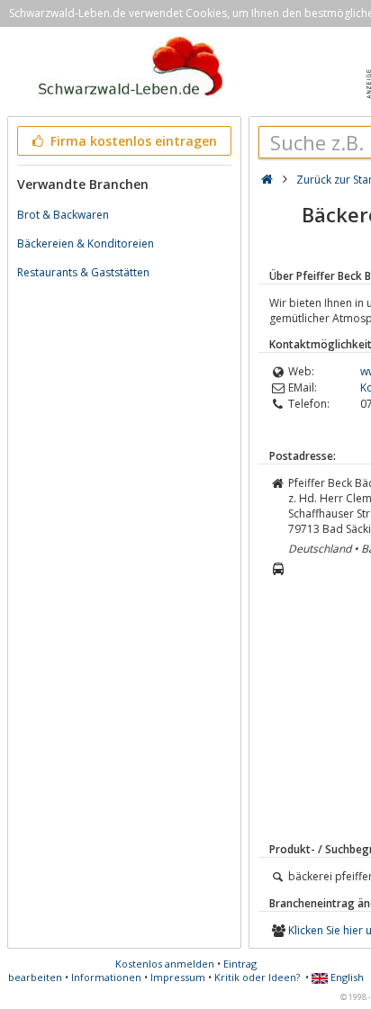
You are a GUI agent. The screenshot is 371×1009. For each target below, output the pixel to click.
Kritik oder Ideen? (257, 977)
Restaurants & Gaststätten (83, 272)
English (346, 977)
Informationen (106, 977)
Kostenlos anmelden (164, 963)
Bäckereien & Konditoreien (85, 243)
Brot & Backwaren (63, 214)
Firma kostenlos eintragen (132, 140)
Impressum (177, 977)
